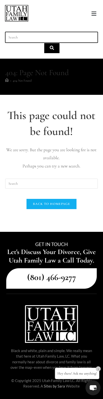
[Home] (6, 81)
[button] (94, 13)
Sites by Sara (54, 386)
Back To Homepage (51, 204)
